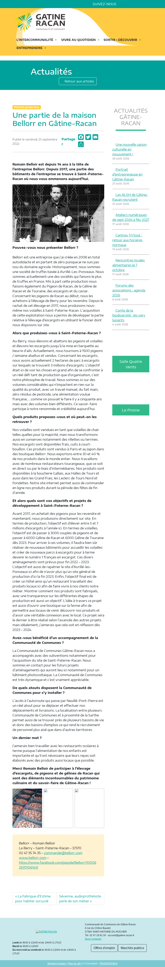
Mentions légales (56, 963)
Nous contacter (93, 939)
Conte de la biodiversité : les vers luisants (128, 315)
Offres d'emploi (104, 948)
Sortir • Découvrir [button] (120, 40)
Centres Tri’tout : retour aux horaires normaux (127, 240)
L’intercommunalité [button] (34, 40)
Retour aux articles (79, 81)
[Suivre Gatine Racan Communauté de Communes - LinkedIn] (128, 4)
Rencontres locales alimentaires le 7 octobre (128, 265)
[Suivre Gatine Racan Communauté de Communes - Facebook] (122, 4)
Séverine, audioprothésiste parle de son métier (80, 898)
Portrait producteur (26, 107)
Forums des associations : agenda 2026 (128, 290)
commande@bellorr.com (63, 853)
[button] (151, 4)
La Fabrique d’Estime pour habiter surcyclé (33, 898)
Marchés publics (132, 948)
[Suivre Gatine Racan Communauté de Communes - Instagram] (134, 4)
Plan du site (74, 963)
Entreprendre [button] (29, 48)
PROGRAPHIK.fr (109, 963)
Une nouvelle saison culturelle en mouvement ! (129, 149)
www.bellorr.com (32, 858)
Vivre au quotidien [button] (78, 40)
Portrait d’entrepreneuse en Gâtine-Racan (127, 174)
